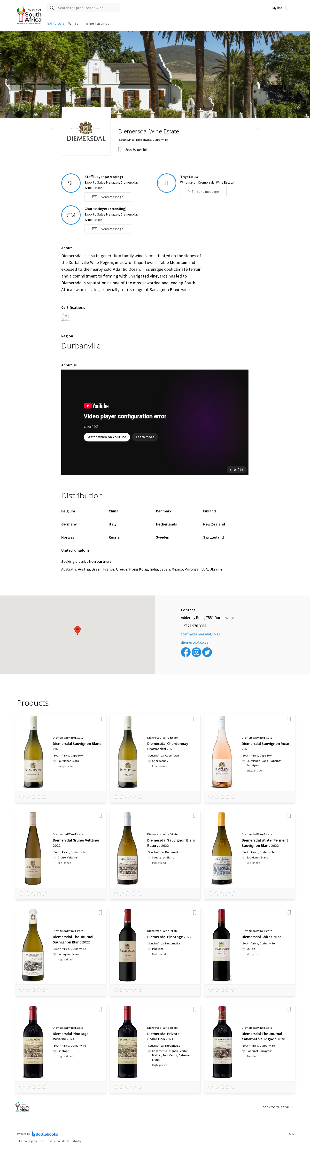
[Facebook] (186, 652)
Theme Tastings (95, 23)
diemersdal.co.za (195, 642)
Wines (73, 23)
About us (69, 365)
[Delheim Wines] (52, 129)
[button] (77, 630)
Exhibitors (55, 23)
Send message (112, 197)
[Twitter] (207, 652)
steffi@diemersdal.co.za (200, 634)
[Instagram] (196, 652)
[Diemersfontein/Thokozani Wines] (258, 129)
